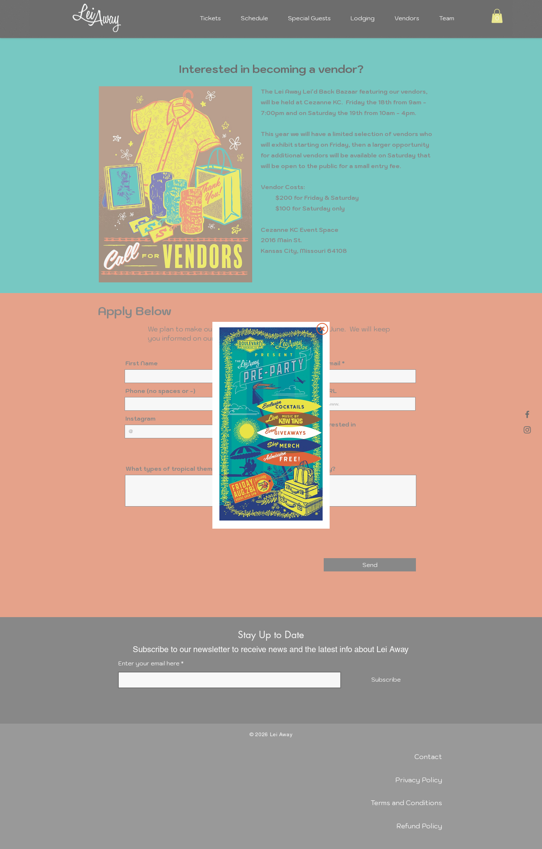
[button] (322, 329)
